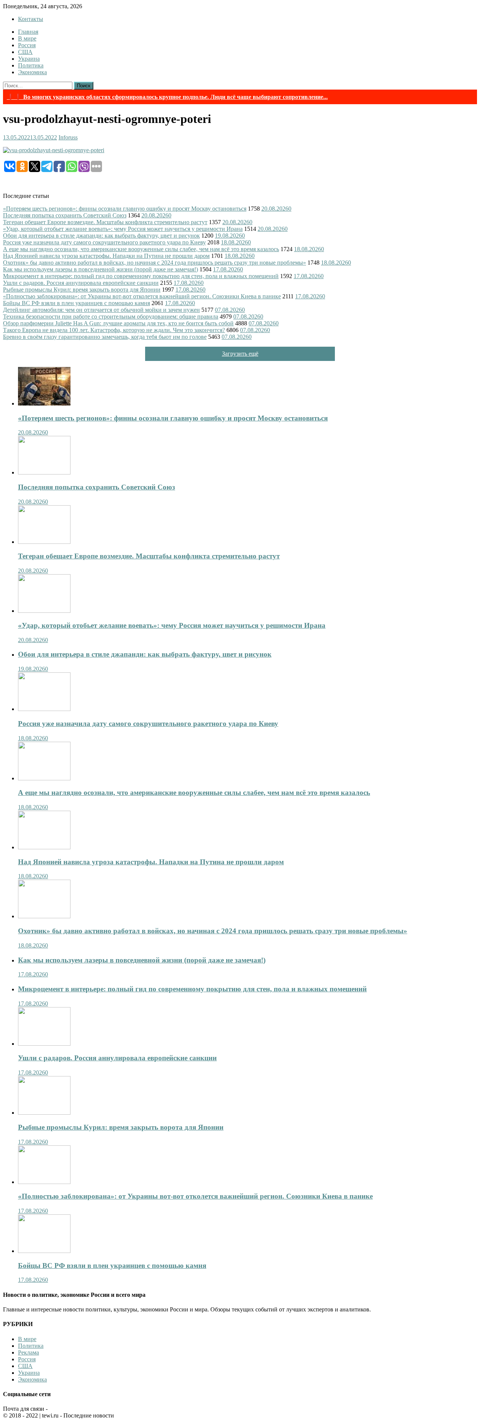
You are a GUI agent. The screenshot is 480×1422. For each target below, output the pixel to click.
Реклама (28, 1352)
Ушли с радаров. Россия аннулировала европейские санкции (81, 283)
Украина (29, 58)
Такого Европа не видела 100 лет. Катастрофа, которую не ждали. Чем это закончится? (114, 330)
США (25, 52)
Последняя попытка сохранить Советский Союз (64, 215)
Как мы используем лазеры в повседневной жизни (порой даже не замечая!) (100, 269)
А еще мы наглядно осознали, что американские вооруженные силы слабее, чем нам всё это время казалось (141, 249)
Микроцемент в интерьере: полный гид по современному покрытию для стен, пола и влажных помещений (141, 276)
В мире (27, 38)
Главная (28, 31)
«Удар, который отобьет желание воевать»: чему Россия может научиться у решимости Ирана (123, 229)
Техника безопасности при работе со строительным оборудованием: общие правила (110, 316)
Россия (27, 45)
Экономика (32, 72)
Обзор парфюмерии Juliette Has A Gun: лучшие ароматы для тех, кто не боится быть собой (118, 323)
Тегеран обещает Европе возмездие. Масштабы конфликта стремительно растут (105, 222)
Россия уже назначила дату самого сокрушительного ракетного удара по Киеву (104, 242)
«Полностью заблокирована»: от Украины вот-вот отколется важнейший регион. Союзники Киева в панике (142, 296)
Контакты (30, 19)
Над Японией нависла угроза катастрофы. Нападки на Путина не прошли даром (106, 256)
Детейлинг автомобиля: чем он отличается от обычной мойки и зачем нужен (101, 310)
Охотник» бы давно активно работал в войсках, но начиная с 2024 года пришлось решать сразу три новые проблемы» (154, 262)
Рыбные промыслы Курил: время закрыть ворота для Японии (81, 289)
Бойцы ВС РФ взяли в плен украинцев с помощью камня (76, 303)
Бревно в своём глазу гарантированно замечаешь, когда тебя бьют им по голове (105, 337)
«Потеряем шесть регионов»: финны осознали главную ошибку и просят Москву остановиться (124, 208)
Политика (31, 65)
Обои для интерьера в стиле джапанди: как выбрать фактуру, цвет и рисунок (101, 235)
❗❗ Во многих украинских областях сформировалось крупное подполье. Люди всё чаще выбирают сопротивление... (167, 97)
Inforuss (68, 137)
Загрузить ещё (240, 353)
